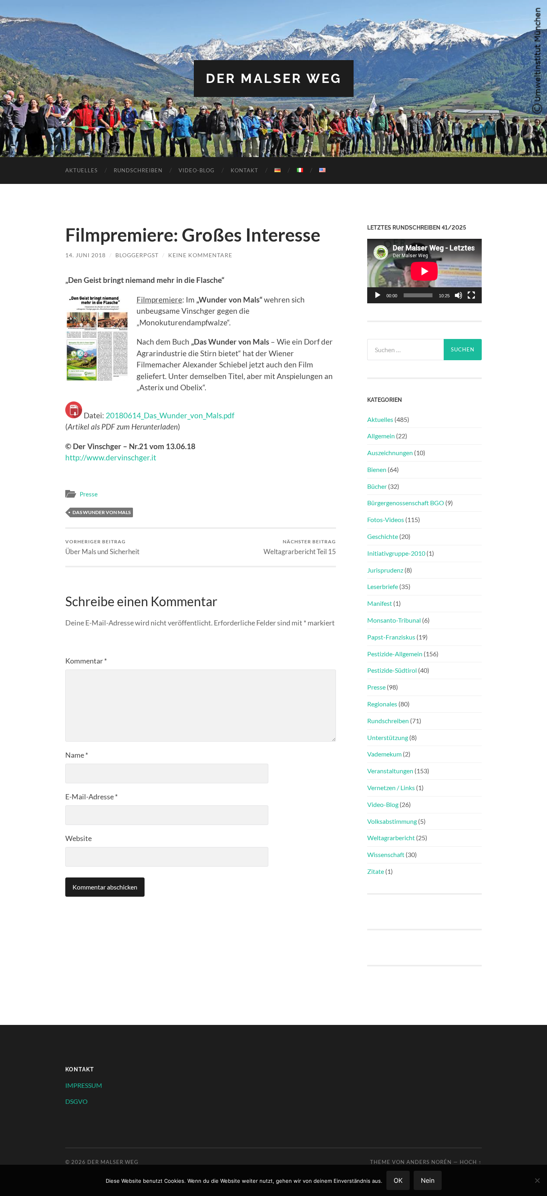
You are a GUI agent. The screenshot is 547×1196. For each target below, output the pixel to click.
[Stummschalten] (458, 295)
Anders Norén (429, 1162)
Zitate (375, 871)
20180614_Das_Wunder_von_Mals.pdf (170, 415)
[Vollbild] (471, 295)
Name (76, 754)
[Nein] (537, 1180)
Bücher (377, 486)
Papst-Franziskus (391, 637)
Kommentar (86, 660)
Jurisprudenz (385, 570)
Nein (427, 1180)
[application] (424, 271)
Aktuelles (81, 170)
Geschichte (382, 536)
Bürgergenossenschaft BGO (405, 502)
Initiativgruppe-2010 (396, 553)
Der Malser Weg (274, 78)
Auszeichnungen (390, 452)
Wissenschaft (385, 854)
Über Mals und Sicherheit (102, 547)
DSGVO (76, 1101)
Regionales (382, 704)
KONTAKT (244, 170)
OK (398, 1180)
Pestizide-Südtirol (392, 670)
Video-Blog (197, 170)
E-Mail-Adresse (91, 796)
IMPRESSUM (83, 1085)
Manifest (379, 603)
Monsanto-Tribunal (394, 620)
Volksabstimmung (392, 821)
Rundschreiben (138, 170)
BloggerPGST (137, 255)
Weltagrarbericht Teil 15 (299, 547)
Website (78, 838)
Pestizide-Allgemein (394, 653)
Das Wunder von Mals (101, 512)
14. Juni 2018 (85, 255)
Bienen (376, 469)
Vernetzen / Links (391, 787)
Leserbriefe (382, 586)
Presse (89, 494)
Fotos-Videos (385, 519)
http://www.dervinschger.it (110, 457)
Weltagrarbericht (391, 837)
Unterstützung (387, 737)
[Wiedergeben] (378, 295)
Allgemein (381, 436)
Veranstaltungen (390, 770)
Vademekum (384, 754)
